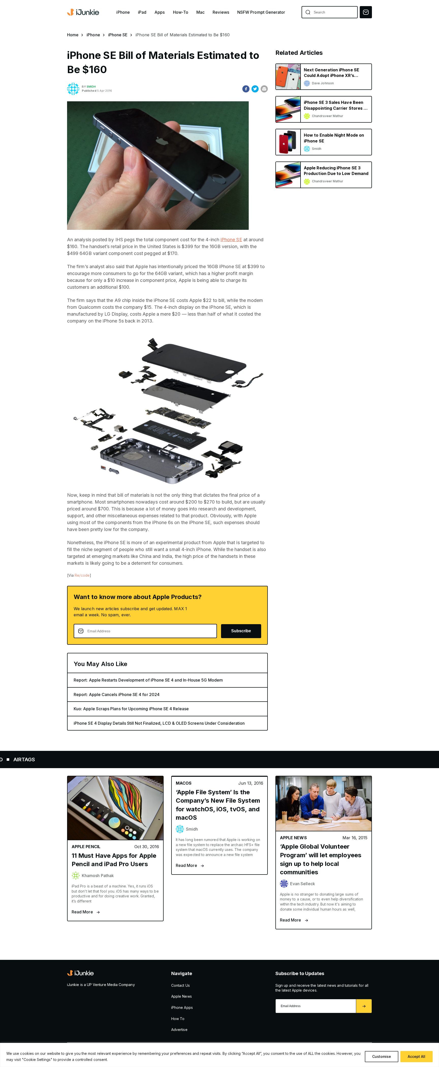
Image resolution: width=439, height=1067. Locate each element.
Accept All (416, 1056)
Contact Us (180, 985)
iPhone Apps (182, 1007)
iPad (142, 12)
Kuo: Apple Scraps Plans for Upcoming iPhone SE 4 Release (131, 708)
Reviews (221, 12)
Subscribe (241, 631)
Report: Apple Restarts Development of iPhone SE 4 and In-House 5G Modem (148, 680)
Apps (159, 12)
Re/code (82, 575)
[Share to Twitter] (255, 88)
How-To (180, 12)
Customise (381, 1056)
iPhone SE (118, 34)
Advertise (179, 1029)
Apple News (181, 996)
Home (73, 34)
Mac (200, 12)
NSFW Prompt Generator (261, 12)
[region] (219, 1055)
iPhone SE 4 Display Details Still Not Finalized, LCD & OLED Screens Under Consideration (159, 723)
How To (177, 1018)
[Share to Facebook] (245, 88)
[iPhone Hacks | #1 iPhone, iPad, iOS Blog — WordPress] (83, 12)
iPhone (123, 12)
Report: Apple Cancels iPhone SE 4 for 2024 (117, 694)
